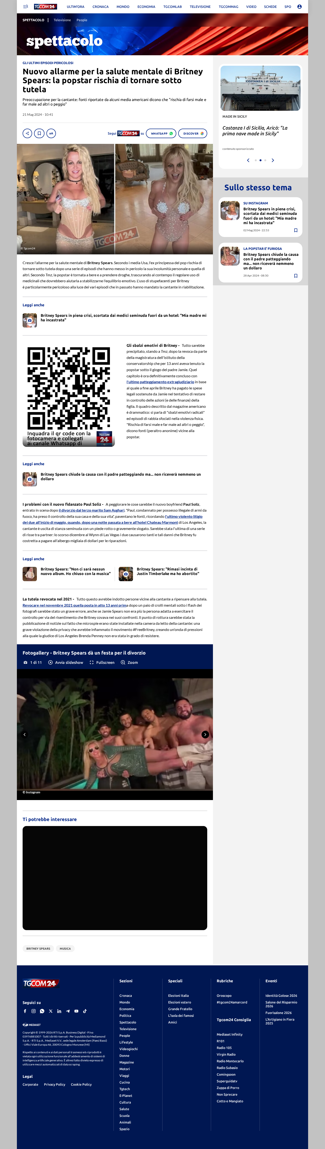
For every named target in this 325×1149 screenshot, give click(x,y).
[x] (50, 1011)
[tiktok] (85, 1011)
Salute (124, 1109)
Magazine (126, 1062)
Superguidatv (227, 1081)
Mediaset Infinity (229, 1034)
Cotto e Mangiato (230, 1101)
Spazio (124, 1129)
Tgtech (124, 1089)
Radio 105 (224, 1048)
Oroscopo (224, 996)
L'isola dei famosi (181, 1016)
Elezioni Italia (178, 996)
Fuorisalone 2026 (279, 1013)
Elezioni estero (179, 1002)
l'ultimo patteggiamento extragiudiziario (160, 381)
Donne (124, 1056)
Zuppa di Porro (228, 1088)
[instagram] (33, 1011)
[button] (65, 662)
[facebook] (25, 1011)
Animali (125, 1122)
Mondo (124, 1002)
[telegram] (67, 1011)
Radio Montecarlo (230, 1061)
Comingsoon (226, 1074)
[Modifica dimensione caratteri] (51, 133)
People (124, 1036)
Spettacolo (127, 1022)
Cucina (124, 1082)
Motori (124, 1069)
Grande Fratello (180, 1009)
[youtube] (76, 1011)
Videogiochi (128, 1049)
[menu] (25, 7)
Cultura (125, 1102)
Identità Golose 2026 (281, 996)
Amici (172, 1022)
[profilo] (299, 7)
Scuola (124, 1116)
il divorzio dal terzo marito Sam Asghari (91, 510)
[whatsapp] (42, 1011)
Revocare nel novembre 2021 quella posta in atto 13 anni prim (74, 605)
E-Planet (125, 1096)
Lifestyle (126, 1042)
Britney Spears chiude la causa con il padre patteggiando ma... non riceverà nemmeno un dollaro (271, 261)
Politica (125, 1016)
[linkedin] (59, 1011)
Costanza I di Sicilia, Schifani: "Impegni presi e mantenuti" (253, 130)
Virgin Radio (226, 1054)
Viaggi (124, 1076)
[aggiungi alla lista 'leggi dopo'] (39, 133)
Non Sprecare (227, 1094)
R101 (221, 1041)
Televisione (128, 1029)
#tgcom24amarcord (232, 1002)
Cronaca (125, 996)
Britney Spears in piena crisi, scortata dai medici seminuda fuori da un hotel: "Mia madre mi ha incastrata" (270, 216)
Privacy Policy (54, 1084)
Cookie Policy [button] (81, 1084)
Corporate (30, 1084)
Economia (126, 1009)
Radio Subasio (227, 1068)
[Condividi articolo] (27, 133)
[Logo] (45, 7)
